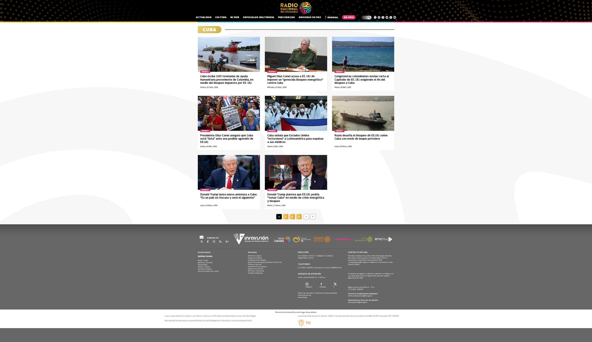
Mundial (332, 17)
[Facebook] (383, 17)
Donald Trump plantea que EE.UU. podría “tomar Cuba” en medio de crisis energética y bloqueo (295, 198)
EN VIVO (349, 17)
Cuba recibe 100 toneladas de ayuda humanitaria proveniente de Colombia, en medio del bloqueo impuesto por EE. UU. (226, 79)
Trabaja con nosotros (255, 258)
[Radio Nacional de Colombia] (296, 8)
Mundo (205, 72)
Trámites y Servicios (254, 264)
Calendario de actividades (257, 260)
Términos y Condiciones (256, 271)
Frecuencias (286, 17)
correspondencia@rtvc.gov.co (358, 262)
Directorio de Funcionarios (257, 266)
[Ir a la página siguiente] (306, 216)
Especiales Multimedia (258, 17)
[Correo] (394, 17)
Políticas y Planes (204, 267)
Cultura (221, 17)
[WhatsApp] (390, 17)
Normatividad (202, 265)
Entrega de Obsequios (255, 273)
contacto (213, 238)
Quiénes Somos (205, 256)
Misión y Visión (203, 260)
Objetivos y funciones (205, 262)
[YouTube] (387, 17)
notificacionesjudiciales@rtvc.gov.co (360, 296)
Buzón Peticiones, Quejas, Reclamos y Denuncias (265, 262)
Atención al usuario (254, 256)
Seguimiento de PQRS (355, 278)
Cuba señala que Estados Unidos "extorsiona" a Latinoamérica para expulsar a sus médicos (295, 139)
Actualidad (204, 17)
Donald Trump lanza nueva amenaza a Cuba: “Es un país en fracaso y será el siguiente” (228, 196)
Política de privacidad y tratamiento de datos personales (317, 293)
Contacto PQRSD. (354, 264)
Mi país (234, 17)
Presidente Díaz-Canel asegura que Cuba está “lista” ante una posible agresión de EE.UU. (226, 139)
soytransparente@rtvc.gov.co (357, 302)
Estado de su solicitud (255, 269)
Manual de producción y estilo (208, 271)
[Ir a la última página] (313, 216)
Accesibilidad (302, 297)
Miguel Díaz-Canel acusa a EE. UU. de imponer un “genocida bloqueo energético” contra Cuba (295, 79)
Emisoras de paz (310, 17)
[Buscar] (365, 17)
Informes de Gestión (205, 269)
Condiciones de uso (304, 295)
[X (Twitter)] (375, 17)
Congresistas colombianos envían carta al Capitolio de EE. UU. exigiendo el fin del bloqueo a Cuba (362, 79)
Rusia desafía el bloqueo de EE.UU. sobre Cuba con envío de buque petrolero (361, 137)
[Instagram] (379, 17)
